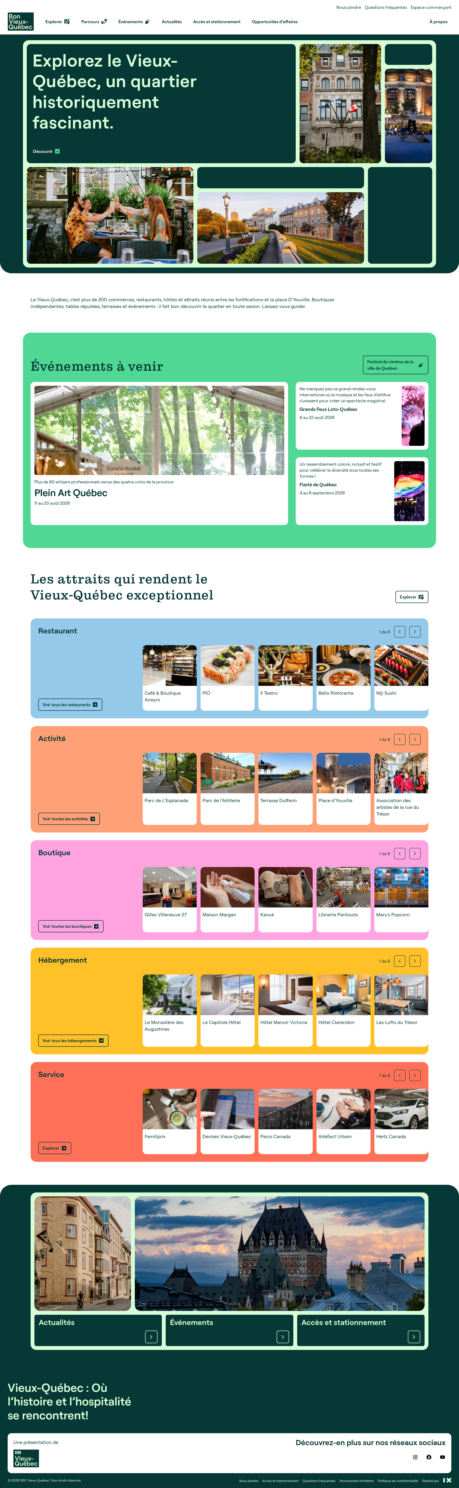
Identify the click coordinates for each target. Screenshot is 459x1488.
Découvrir (43, 151)
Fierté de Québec (318, 484)
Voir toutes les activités (65, 818)
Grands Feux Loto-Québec (328, 409)
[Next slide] (415, 632)
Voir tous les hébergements (70, 1040)
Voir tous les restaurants (66, 704)
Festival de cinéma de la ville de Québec (390, 365)
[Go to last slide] (399, 632)
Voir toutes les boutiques (67, 926)
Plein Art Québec (70, 492)
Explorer (408, 596)
